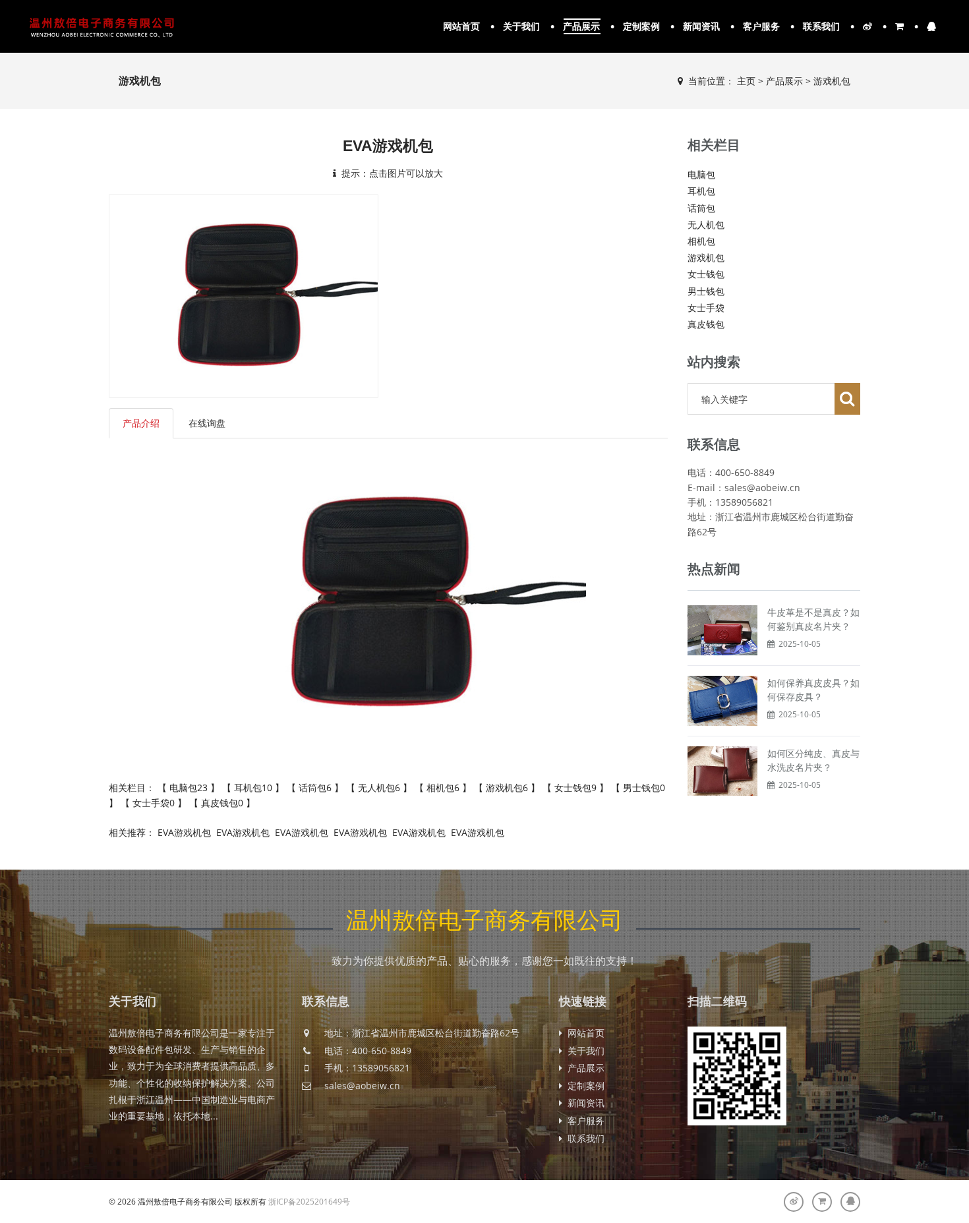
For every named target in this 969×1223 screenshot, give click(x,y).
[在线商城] (822, 1202)
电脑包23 (188, 787)
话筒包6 (315, 787)
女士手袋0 (153, 802)
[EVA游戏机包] (243, 295)
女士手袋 (706, 307)
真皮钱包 (706, 324)
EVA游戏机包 (184, 832)
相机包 (701, 241)
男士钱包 (706, 291)
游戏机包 (831, 81)
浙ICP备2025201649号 (309, 1201)
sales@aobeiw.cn (362, 1085)
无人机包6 (379, 787)
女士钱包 (706, 274)
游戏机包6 (507, 787)
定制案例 (641, 26)
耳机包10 (253, 787)
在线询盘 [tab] (207, 423)
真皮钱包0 (222, 802)
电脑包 (701, 174)
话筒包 (701, 208)
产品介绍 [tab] (141, 423)
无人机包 (706, 224)
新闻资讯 (701, 26)
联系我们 (821, 26)
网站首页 (461, 26)
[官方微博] (794, 1202)
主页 (746, 81)
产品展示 (581, 26)
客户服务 (761, 26)
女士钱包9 (575, 787)
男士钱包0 (642, 787)
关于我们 (521, 26)
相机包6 (443, 787)
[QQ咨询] (850, 1202)
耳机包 (701, 191)
